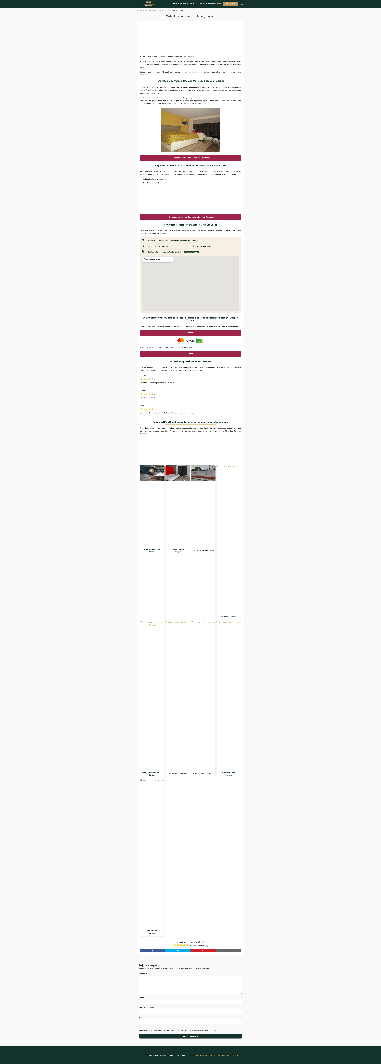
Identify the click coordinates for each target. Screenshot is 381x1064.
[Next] (216, 130)
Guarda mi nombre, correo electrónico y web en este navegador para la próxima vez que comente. (177, 1030)
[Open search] (242, 3)
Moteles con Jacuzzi (180, 4)
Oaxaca (153, 10)
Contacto (190, 1055)
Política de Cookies (213, 1055)
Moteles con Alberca (197, 4)
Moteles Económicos (213, 4)
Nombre (143, 997)
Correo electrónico (147, 1007)
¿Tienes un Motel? (230, 4)
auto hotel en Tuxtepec (193, 72)
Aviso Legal (200, 1055)
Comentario (144, 974)
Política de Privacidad (230, 1055)
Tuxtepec (160, 10)
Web (141, 1017)
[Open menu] (138, 3)
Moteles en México (143, 10)
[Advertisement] (190, 39)
